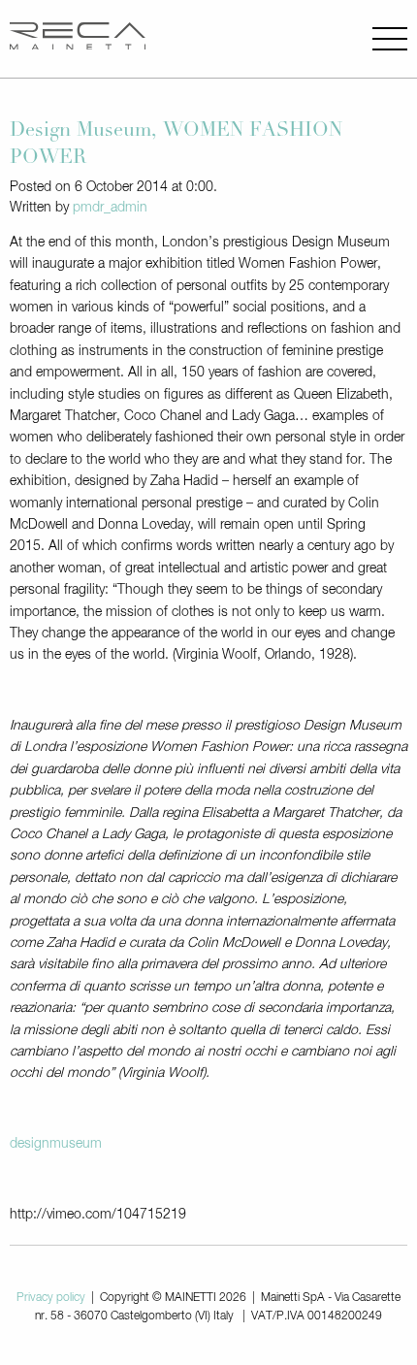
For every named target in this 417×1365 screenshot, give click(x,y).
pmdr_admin (110, 207)
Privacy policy (50, 1298)
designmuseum (56, 1144)
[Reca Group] (77, 38)
